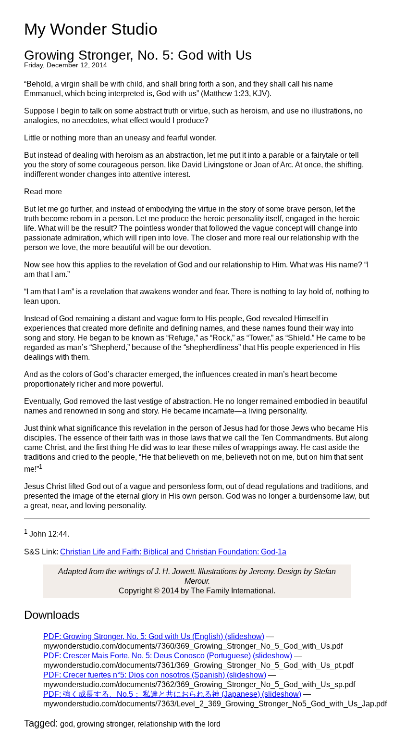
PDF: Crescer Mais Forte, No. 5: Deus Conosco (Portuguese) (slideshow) (167, 656)
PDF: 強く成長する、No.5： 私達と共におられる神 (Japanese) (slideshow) (172, 694)
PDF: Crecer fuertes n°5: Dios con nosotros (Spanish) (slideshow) (154, 675)
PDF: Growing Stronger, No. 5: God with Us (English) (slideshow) (153, 636)
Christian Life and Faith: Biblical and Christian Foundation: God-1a (173, 552)
